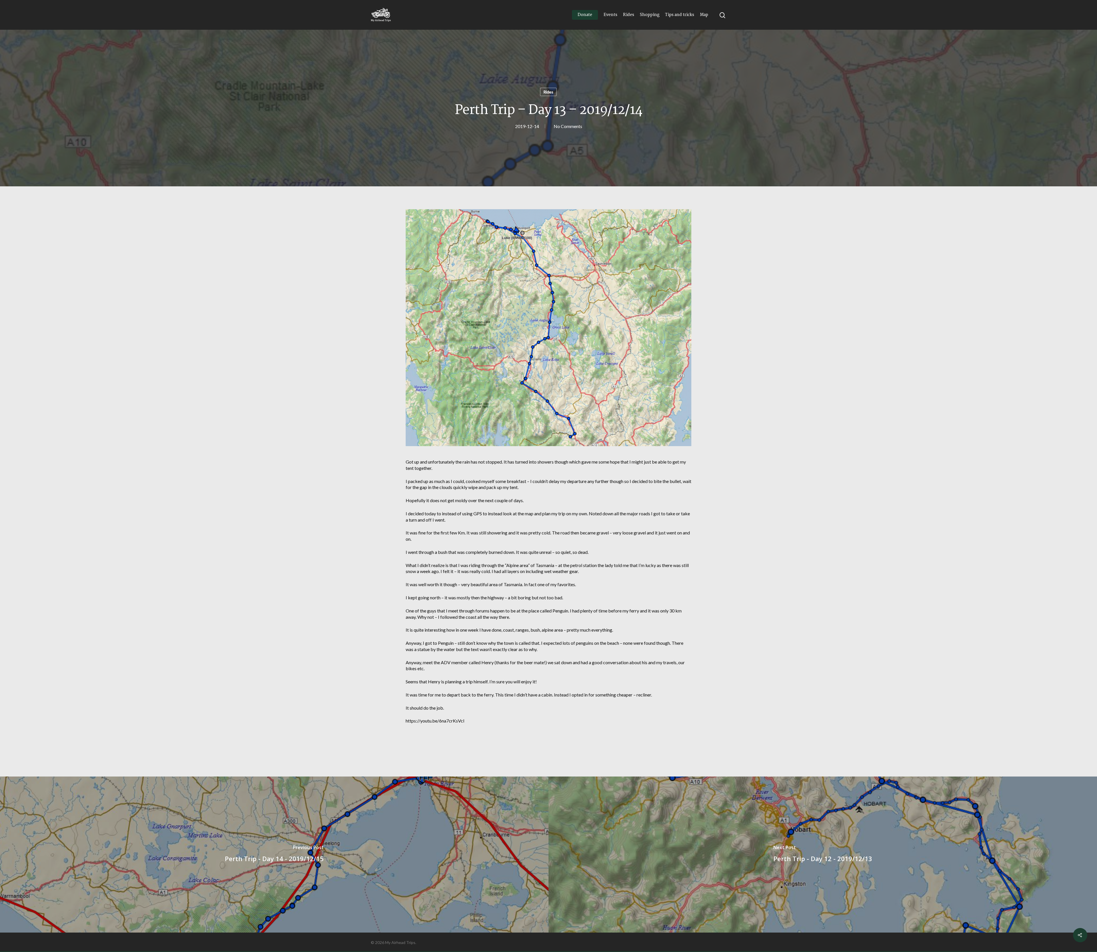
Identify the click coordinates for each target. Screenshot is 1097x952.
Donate (585, 15)
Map (704, 15)
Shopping (649, 15)
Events (610, 15)
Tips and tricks (679, 15)
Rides (628, 15)
